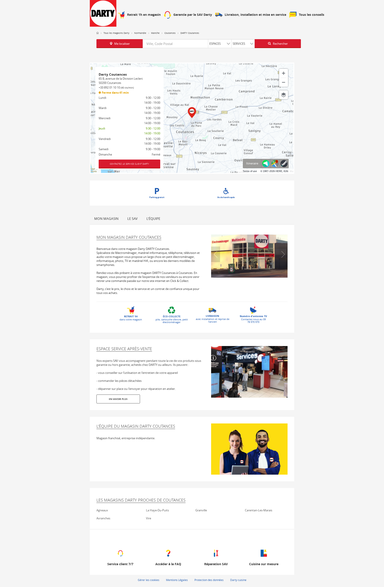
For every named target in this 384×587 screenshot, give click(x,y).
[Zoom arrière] (283, 82)
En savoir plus (118, 399)
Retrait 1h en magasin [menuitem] (144, 15)
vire (148, 518)
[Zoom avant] (283, 73)
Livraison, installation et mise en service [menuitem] (255, 15)
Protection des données (209, 580)
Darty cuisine (238, 580)
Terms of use (250, 171)
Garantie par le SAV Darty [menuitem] (192, 15)
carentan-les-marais (258, 510)
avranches (103, 518)
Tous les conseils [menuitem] (311, 15)
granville (201, 510)
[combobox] (199, 43)
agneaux (102, 510)
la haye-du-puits (157, 510)
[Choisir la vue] (283, 94)
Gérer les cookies (148, 580)
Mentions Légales (177, 580)
